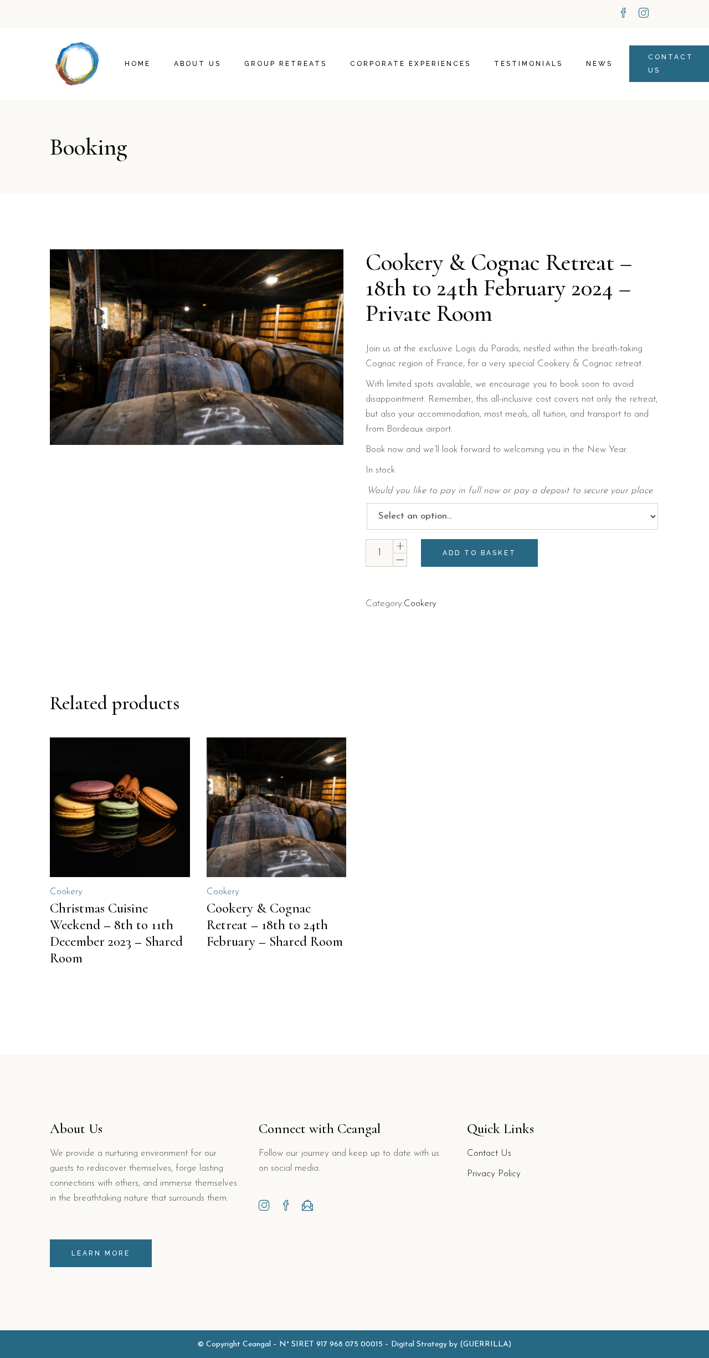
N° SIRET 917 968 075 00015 (331, 1344)
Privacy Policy (494, 1173)
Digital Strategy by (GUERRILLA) (451, 1344)
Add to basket (479, 553)
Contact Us (489, 1153)
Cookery (420, 603)
